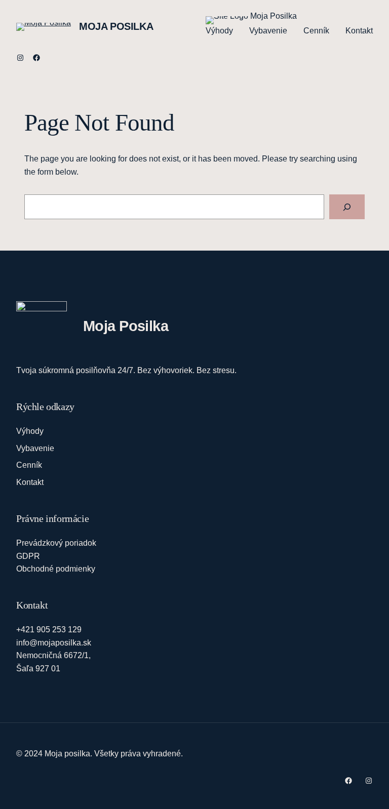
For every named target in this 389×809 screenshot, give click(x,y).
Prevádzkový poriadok (56, 543)
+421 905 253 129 (49, 629)
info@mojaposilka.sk (53, 642)
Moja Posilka (116, 26)
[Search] (347, 206)
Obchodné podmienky (55, 568)
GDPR (28, 556)
